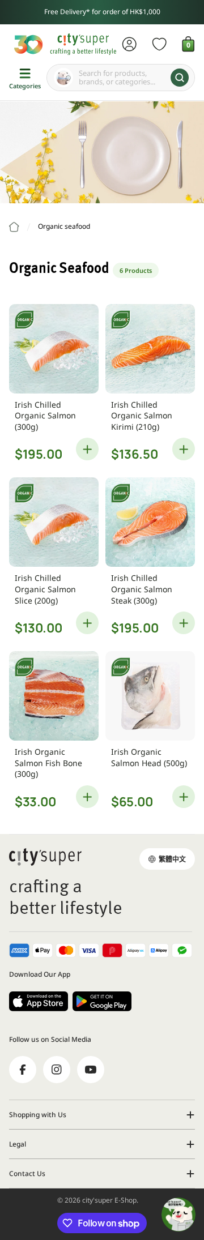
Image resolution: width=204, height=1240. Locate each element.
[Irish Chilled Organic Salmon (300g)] (54, 349)
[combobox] (120, 78)
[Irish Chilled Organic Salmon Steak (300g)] (150, 522)
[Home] (14, 227)
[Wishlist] (159, 44)
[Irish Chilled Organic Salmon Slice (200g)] (54, 522)
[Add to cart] (87, 449)
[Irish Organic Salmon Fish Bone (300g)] (54, 696)
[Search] (180, 78)
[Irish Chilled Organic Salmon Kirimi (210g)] (150, 349)
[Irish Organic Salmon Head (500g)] (150, 696)
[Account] (129, 44)
